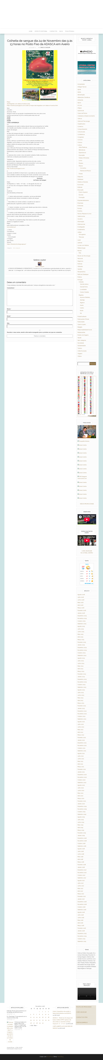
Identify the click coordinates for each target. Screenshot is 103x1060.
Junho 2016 (81, 917)
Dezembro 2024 (82, 647)
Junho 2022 (81, 727)
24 (14, 1014)
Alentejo (82, 300)
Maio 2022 (80, 729)
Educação (80, 190)
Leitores (80, 242)
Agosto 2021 (81, 753)
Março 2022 (81, 735)
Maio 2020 (80, 793)
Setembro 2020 (82, 782)
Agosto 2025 (81, 626)
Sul (81, 313)
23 (42, 1020)
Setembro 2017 (82, 878)
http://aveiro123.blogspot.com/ (16, 168)
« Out (31, 1025)
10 (45, 1014)
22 (39, 1020)
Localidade (83, 289)
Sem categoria (16, 248)
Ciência (80, 118)
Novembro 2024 (82, 650)
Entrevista (80, 205)
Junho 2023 (81, 695)
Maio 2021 (80, 761)
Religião (80, 327)
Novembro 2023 (82, 682)
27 (34, 1023)
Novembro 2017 (82, 872)
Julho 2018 (81, 851)
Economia (80, 184)
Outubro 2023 (81, 684)
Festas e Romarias (84, 158)
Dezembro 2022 (82, 711)
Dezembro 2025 (82, 615)
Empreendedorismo (83, 200)
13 (21, 1029)
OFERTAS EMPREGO (82, 1022)
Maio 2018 (80, 856)
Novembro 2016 (82, 904)
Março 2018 (81, 862)
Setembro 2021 (82, 751)
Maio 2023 (80, 698)
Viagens (80, 353)
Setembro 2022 (82, 719)
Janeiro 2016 (81, 931)
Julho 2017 (81, 883)
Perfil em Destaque (83, 274)
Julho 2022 (81, 724)
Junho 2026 (81, 600)
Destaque (80, 179)
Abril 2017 (80, 891)
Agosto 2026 (81, 594)
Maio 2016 (80, 920)
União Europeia (82, 351)
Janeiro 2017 (81, 899)
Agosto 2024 (81, 658)
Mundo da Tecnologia (84, 256)
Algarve (82, 302)
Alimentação (81, 94)
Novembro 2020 (82, 777)
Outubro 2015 (81, 938)
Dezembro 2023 (82, 679)
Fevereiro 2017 (82, 896)
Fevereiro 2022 (82, 737)
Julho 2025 (81, 629)
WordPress (50, 1056)
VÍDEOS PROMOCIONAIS (87, 504)
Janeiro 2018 (81, 867)
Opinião (80, 269)
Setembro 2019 (82, 814)
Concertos (83, 168)
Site (8, 323)
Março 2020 (81, 798)
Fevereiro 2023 (82, 706)
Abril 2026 (80, 605)
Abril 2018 (80, 859)
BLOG (61, 31)
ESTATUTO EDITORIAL (41, 31)
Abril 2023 (80, 700)
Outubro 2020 (81, 780)
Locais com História (83, 245)
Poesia (81, 173)
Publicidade (81, 322)
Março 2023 (81, 703)
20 (34, 1020)
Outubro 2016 (81, 907)
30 (43, 1023)
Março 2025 (81, 639)
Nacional (80, 258)
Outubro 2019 (81, 811)
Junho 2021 (81, 758)
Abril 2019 (80, 827)
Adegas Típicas (82, 87)
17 (13, 1019)
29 (40, 1023)
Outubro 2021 (81, 748)
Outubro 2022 (81, 716)
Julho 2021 (81, 756)
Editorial (80, 187)
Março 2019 (81, 830)
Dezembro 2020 (82, 774)
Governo (80, 219)
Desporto (80, 176)
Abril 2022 (80, 732)
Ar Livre (80, 105)
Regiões (81, 295)
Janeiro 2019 (81, 835)
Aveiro (82, 305)
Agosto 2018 (81, 848)
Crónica (80, 142)
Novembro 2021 (82, 745)
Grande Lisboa (84, 284)
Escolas (81, 195)
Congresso (81, 137)
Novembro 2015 (82, 936)
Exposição (82, 155)
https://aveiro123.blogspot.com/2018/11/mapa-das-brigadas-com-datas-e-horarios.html (32, 105)
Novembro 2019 (82, 809)
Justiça (79, 232)
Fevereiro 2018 (82, 864)
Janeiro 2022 (81, 740)
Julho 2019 (81, 819)
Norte (81, 310)
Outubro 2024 (81, 653)
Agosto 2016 (81, 912)
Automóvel (81, 110)
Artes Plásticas (83, 147)
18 (48, 1017)
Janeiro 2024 (81, 676)
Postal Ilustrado (82, 316)
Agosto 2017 (81, 880)
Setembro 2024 (82, 655)
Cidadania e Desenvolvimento (86, 116)
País (80, 253)
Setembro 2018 (82, 846)
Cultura (80, 145)
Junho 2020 (81, 790)
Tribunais (81, 237)
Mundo (80, 250)
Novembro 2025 (82, 618)
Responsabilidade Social (85, 329)
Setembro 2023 (82, 687)
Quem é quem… (82, 324)
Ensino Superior (83, 192)
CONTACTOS (53, 31)
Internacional (81, 224)
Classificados (81, 124)
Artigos (80, 108)
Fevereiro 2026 (82, 610)
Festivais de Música (85, 170)
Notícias (80, 264)
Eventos (80, 211)
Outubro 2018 (81, 843)
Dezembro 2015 (82, 933)
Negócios (80, 261)
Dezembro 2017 (82, 870)
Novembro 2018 (82, 841)
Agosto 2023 (81, 690)
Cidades (81, 282)
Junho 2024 (81, 663)
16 (42, 1017)
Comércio (80, 126)
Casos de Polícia (82, 113)
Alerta (79, 92)
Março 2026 (81, 608)
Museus (81, 163)
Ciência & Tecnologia (84, 121)
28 (37, 1023)
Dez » (35, 1025)
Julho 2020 (81, 788)
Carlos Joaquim (45, 47)
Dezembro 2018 (82, 838)
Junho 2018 (81, 854)
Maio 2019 (80, 825)
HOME (30, 31)
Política (80, 277)
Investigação (81, 227)
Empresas (80, 203)
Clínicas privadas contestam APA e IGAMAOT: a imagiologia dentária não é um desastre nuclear (20, 1025)
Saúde (79, 337)
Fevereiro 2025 (82, 642)
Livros (80, 160)
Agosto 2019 (81, 817)
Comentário (11, 288)
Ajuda (79, 89)
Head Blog (60, 1056)
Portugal (80, 279)
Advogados (82, 234)
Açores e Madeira (85, 297)
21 (36, 1020)
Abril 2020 (80, 796)
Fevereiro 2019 (82, 833)
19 (31, 1020)
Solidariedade (82, 345)
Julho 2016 (81, 915)
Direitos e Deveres (83, 182)
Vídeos (80, 356)
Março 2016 (81, 925)
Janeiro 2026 (81, 613)
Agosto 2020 (81, 785)
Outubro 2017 (81, 875)
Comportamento (82, 129)
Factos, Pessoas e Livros (84, 213)
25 (48, 1020)
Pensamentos (81, 271)
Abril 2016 (80, 923)
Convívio (80, 139)
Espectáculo (82, 152)
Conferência (81, 134)
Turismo (80, 348)
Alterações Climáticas (84, 97)
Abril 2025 (80, 637)
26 (31, 1023)
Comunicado (81, 132)
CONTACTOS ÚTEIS (81, 1017)
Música (81, 166)
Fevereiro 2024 (82, 674)
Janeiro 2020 (81, 803)
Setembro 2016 (82, 909)
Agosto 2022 (81, 721)
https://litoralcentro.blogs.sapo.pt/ (16, 244)
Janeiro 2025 (81, 645)
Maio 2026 (80, 602)
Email (9, 316)
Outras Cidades (84, 292)
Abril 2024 (80, 668)
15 (39, 1017)
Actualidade (81, 84)
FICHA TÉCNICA (69, 31)
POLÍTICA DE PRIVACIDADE (83, 1007)
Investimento (81, 229)
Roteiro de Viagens (83, 335)
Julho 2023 (81, 692)
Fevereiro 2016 (82, 928)
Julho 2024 (81, 660)
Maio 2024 (80, 666)
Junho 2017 (81, 886)
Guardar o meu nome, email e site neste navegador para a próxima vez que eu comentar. (34, 332)
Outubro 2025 (81, 621)
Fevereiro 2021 (82, 769)
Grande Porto (84, 287)
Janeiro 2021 (81, 772)
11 (48, 1014)
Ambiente (80, 100)
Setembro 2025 (82, 623)
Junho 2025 (81, 631)
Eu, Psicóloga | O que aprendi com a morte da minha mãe (17, 1017)
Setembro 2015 (82, 941)
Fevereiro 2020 (82, 801)
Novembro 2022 (82, 713)
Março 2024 (81, 671)
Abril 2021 (80, 764)
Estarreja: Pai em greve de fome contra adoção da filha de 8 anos (17, 1011)
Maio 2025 (80, 634)
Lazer (79, 240)
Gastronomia (81, 216)
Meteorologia (81, 248)
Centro (82, 308)
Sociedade (81, 343)
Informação (81, 221)
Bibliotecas (82, 150)
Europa (80, 208)
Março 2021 (81, 766)
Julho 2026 (81, 597)
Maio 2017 (80, 888)
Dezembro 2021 (82, 743)
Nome (9, 309)
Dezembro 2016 (82, 901)
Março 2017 (81, 893)
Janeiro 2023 (81, 708)
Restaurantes (81, 332)
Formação (82, 197)
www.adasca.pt (11, 227)
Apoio (79, 102)
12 (30, 1017)
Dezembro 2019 (82, 806)
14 (36, 1017)
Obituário (80, 266)
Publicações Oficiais (83, 319)
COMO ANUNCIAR (81, 1012)
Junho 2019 (81, 822)
